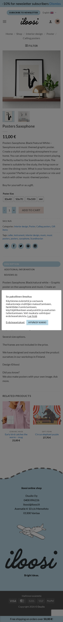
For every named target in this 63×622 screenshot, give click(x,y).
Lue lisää (32, 316)
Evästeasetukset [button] (15, 322)
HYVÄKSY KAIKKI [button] (37, 322)
